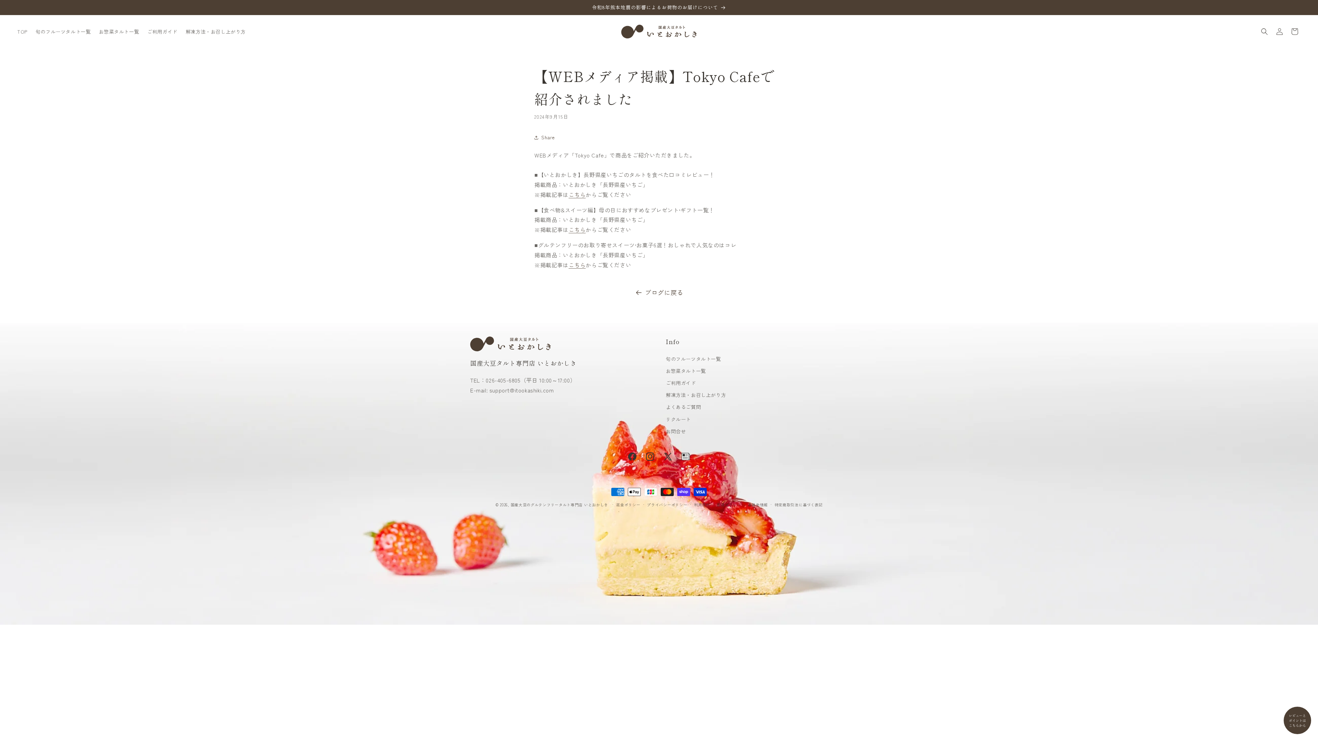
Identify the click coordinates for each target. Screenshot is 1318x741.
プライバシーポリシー (667, 504)
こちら (577, 194)
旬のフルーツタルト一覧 (693, 358)
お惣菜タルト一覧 (686, 370)
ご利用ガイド (681, 382)
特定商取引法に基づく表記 (799, 504)
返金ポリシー (628, 504)
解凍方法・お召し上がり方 (696, 394)
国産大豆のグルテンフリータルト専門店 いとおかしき (560, 504)
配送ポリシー (729, 504)
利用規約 (702, 504)
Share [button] (548, 137)
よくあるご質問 (683, 406)
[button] (1264, 31)
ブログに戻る (664, 292)
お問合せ (676, 431)
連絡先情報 (758, 504)
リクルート (678, 418)
